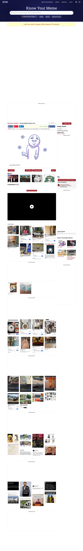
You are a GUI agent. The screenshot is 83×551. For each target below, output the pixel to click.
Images (41, 16)
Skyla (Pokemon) (70, 247)
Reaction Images (13, 123)
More (71, 2)
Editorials (64, 2)
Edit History (72, 180)
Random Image (37, 170)
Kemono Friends (61, 256)
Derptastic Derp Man (64, 184)
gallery (28, 128)
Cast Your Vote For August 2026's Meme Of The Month (41, 24)
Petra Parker (60, 247)
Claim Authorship (63, 180)
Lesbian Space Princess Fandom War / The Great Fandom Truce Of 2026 (71, 258)
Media (57, 2)
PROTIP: (9, 128)
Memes (47, 16)
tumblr (58, 177)
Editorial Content (56, 16)
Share (10, 126)
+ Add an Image (66, 123)
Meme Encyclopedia (47, 2)
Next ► (53, 170)
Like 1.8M (52, 126)
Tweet (22, 126)
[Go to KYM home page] (5, 2)
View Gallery (29, 170)
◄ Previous (11, 170)
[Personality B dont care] (32, 149)
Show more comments (31, 190)
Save (16, 126)
